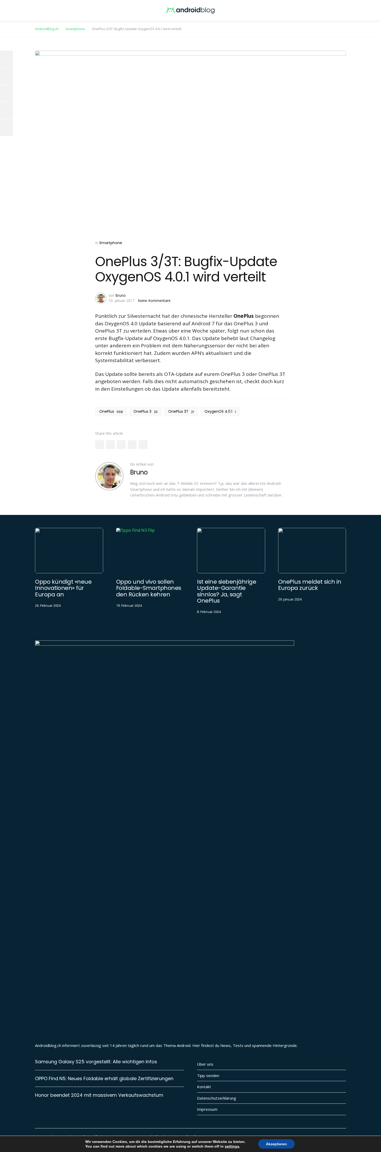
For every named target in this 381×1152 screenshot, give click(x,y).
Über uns (205, 1064)
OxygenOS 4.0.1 (220, 411)
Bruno (120, 295)
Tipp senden (208, 1075)
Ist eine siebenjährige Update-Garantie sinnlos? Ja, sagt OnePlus (226, 591)
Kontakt (204, 1086)
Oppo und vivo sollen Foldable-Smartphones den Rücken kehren (148, 588)
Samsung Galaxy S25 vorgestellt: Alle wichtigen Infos (96, 1062)
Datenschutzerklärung (216, 1098)
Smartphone (110, 242)
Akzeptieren (276, 1144)
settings (232, 1146)
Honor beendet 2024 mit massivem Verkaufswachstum (99, 1095)
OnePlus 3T (181, 411)
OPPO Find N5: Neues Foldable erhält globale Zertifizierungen (104, 1078)
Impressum (207, 1109)
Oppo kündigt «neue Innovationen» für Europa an (63, 588)
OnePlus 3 (145, 411)
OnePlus (111, 411)
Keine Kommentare (154, 300)
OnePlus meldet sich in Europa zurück (309, 585)
